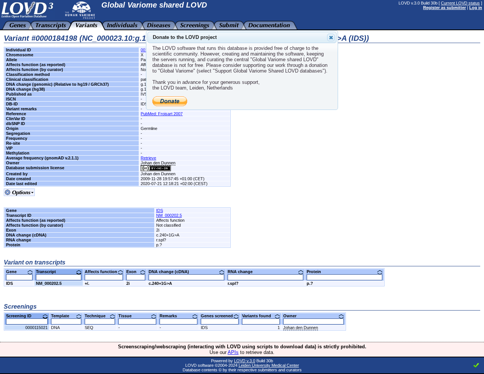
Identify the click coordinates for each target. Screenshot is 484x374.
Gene (14, 271)
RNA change (243, 271)
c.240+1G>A (160, 283)
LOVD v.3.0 (244, 361)
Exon (134, 271)
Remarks (171, 316)
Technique (98, 316)
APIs (233, 352)
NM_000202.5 (169, 215)
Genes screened (220, 316)
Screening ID (21, 316)
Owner (292, 316)
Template (63, 316)
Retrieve (148, 158)
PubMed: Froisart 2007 (162, 113)
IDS (159, 210)
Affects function (104, 271)
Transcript (49, 271)
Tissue (127, 316)
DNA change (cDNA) (172, 271)
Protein (317, 271)
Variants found (259, 316)
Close (331, 37)
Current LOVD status (460, 3)
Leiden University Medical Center (269, 365)
